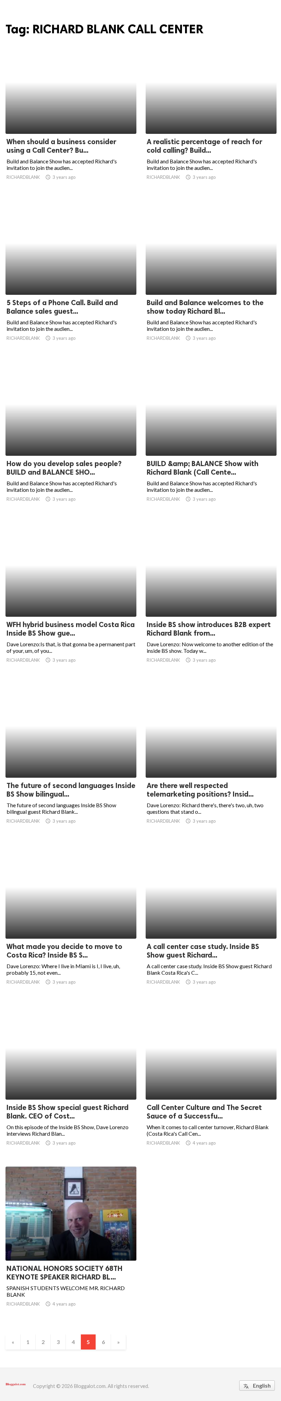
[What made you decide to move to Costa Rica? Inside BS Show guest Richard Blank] (70, 921)
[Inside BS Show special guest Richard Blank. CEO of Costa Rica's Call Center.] (70, 1082)
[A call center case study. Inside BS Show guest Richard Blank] (211, 921)
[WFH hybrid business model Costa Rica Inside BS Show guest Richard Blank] (70, 599)
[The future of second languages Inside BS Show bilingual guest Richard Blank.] (70, 760)
